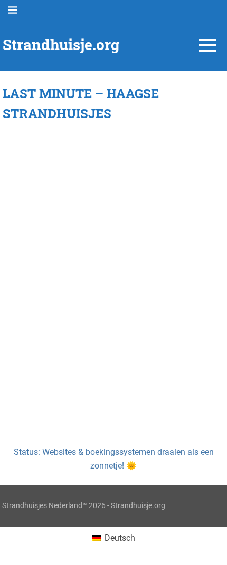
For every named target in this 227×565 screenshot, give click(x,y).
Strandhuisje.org (61, 44)
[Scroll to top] (211, 549)
